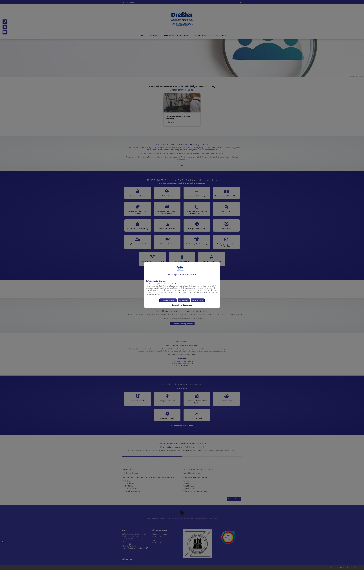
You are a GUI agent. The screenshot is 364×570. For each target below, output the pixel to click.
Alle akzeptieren (197, 300)
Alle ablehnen (184, 300)
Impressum (187, 305)
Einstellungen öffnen (168, 300)
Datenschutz (177, 305)
